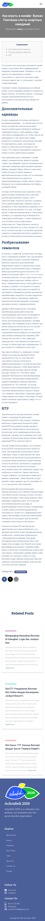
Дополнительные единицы (19, 49)
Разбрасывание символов (19, 52)
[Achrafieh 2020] (9, 4)
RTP (10, 55)
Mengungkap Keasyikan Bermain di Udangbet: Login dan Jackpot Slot (22, 639)
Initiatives (10, 845)
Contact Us (10, 866)
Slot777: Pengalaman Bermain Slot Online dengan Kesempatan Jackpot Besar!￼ (22, 692)
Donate (9, 871)
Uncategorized (21, 571)
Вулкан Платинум (31, 274)
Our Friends (10, 851)
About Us (10, 861)
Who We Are (11, 835)
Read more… (10, 668)
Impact (9, 840)
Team (8, 856)
